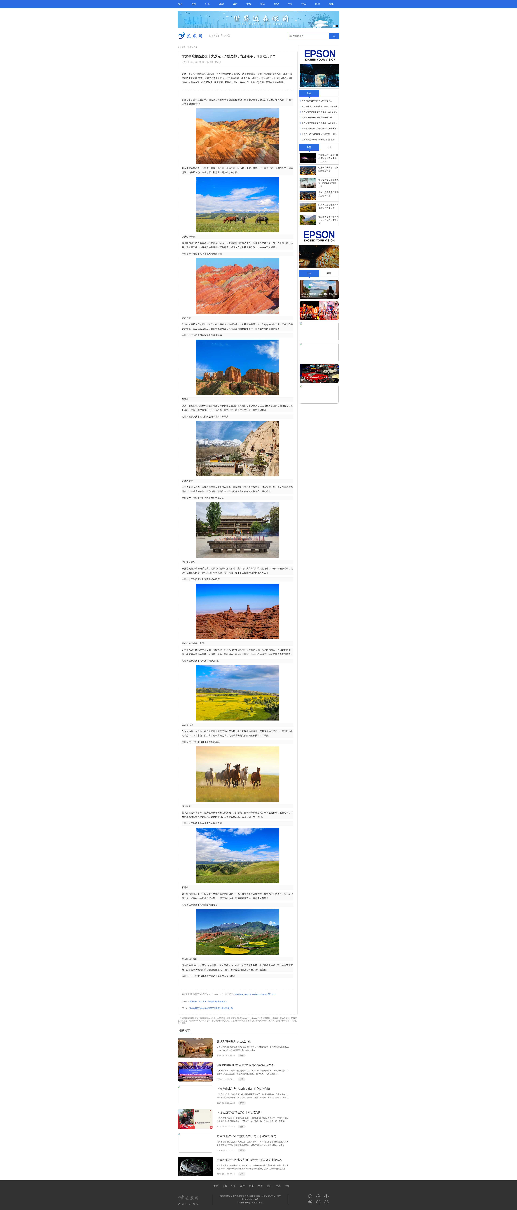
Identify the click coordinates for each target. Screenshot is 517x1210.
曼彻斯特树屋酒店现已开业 (234, 1041)
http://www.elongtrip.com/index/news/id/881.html (255, 994)
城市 (235, 4)
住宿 (276, 4)
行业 (207, 4)
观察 (221, 4)
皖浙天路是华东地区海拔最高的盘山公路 (319, 139)
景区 (262, 4)
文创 (248, 4)
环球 (317, 4)
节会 (303, 4)
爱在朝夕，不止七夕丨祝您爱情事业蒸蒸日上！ (209, 1001)
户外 (290, 4)
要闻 (193, 4)
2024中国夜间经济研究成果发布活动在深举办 (245, 1065)
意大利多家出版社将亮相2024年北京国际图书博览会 (250, 1159)
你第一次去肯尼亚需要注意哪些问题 (317, 117)
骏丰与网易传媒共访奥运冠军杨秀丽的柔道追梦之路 (211, 1008)
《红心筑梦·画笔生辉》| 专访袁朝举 (239, 1112)
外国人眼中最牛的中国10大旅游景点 (317, 101)
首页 (180, 4)
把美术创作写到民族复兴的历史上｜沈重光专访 (246, 1136)
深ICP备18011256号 (250, 1199)
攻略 (331, 4)
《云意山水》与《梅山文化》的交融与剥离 (243, 1088)
